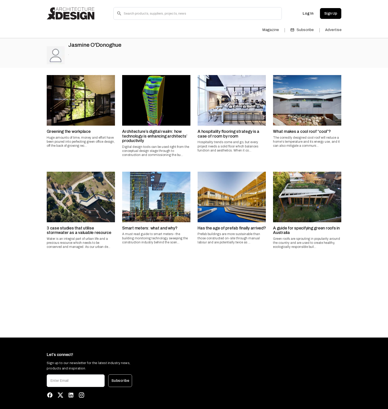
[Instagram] (81, 395)
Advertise (333, 30)
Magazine (270, 30)
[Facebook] (50, 395)
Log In (308, 13)
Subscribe (305, 30)
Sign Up (330, 13)
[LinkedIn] (71, 395)
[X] (60, 395)
